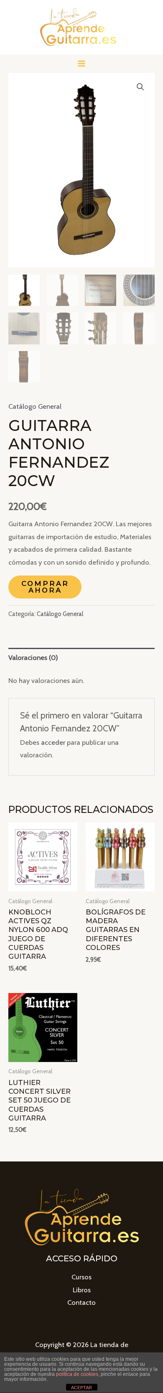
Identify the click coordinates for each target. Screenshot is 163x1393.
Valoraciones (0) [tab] (33, 657)
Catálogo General (34, 406)
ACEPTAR (81, 1387)
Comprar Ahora (45, 586)
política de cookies (77, 1374)
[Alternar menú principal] (82, 64)
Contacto (81, 1302)
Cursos (81, 1277)
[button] (140, 86)
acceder (53, 742)
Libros (82, 1290)
